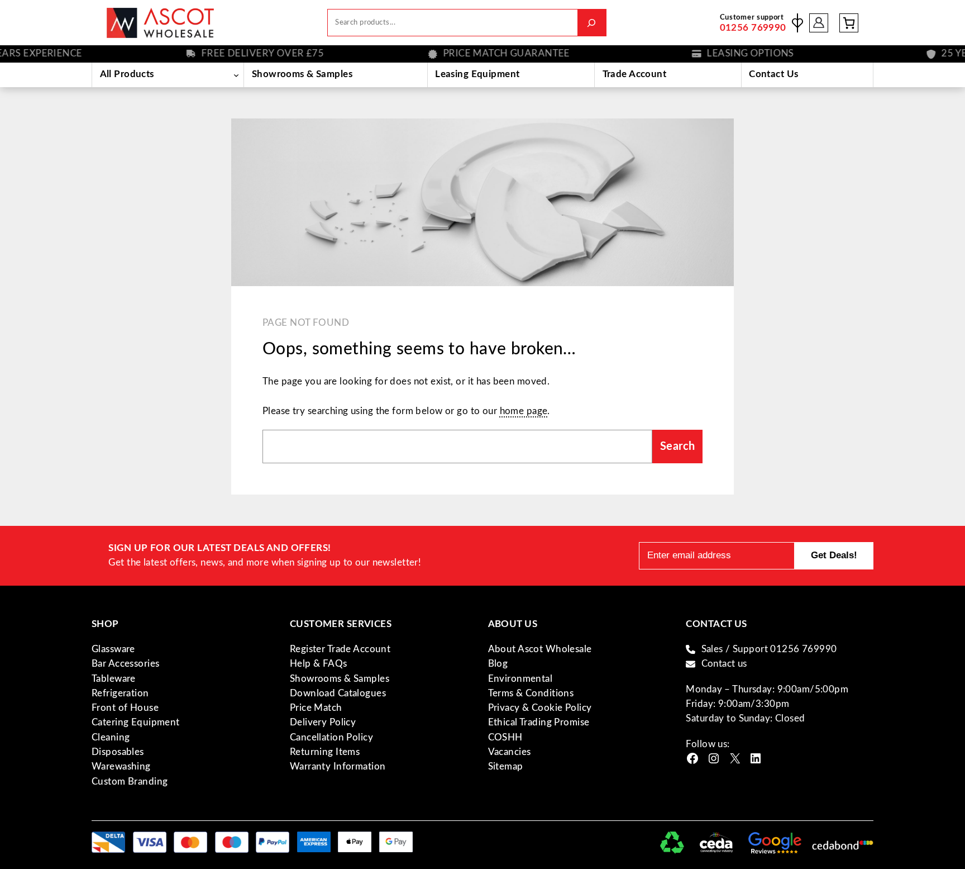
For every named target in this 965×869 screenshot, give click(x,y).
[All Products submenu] (235, 75)
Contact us (724, 663)
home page (524, 411)
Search (677, 446)
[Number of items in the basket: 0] (848, 22)
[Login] (819, 23)
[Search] (591, 23)
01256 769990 (753, 27)
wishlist (797, 22)
